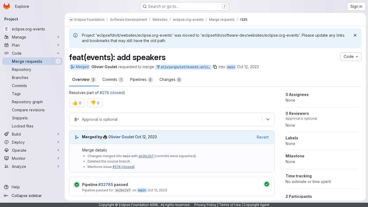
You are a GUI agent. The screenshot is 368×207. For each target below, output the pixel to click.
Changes (169, 79)
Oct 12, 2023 (248, 66)
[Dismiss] (355, 35)
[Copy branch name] (215, 67)
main (231, 67)
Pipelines (140, 79)
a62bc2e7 (146, 156)
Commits (112, 79)
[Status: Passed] (77, 184)
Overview (83, 79)
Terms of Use (230, 205)
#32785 (105, 184)
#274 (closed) (112, 92)
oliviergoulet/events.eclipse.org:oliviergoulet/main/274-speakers (185, 67)
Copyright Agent (256, 205)
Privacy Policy (205, 205)
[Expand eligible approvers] (268, 119)
